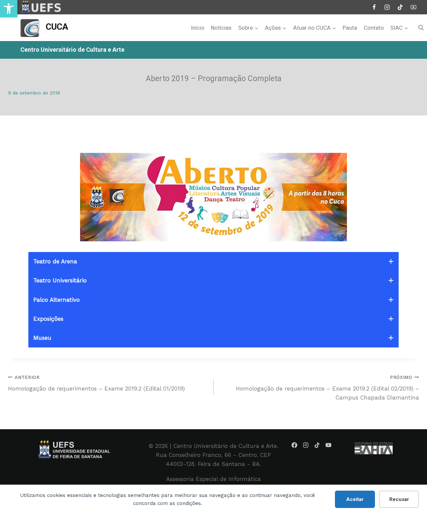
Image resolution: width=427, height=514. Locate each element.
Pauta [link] (350, 27)
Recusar (399, 499)
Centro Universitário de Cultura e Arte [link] (72, 49)
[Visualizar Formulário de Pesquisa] (421, 28)
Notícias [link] (221, 27)
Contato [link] (374, 27)
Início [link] (197, 27)
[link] (8, 8)
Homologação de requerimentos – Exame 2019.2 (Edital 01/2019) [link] (96, 383)
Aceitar (355, 499)
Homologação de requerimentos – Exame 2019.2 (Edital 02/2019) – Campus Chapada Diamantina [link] (327, 387)
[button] (213, 261)
